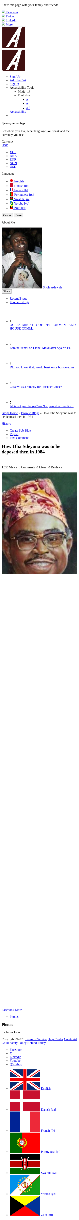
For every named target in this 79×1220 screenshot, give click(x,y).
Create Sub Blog (20, 430)
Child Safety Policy (14, 1042)
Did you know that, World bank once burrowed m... (43, 367)
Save (18, 215)
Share (6, 291)
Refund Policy (36, 1042)
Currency (8, 141)
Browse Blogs (30, 413)
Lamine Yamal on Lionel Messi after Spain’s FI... (41, 348)
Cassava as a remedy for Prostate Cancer (36, 386)
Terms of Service (36, 1039)
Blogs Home (10, 413)
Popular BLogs (19, 302)
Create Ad (70, 1039)
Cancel (7, 215)
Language (8, 173)
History (6, 423)
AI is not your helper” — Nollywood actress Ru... (42, 406)
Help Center (55, 1039)
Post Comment (19, 437)
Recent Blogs (18, 298)
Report (14, 434)
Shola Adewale (52, 287)
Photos (14, 1016)
